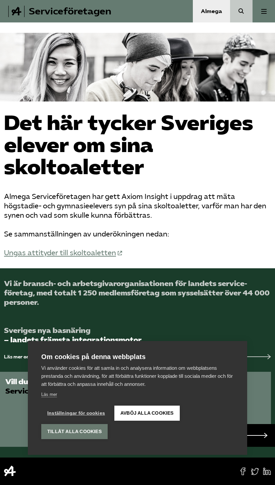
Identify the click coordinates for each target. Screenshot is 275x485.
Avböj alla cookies (147, 413)
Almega (211, 11)
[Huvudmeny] (264, 11)
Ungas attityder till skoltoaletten (60, 253)
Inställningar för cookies (76, 413)
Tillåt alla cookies (74, 431)
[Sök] (241, 11)
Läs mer (49, 394)
